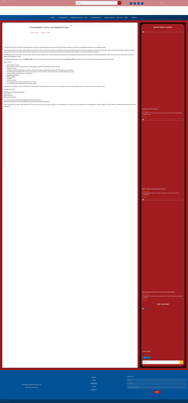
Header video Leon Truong (31, 387)
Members (94, 383)
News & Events (110, 17)
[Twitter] (138, 3)
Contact (134, 17)
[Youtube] (142, 3)
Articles (120, 17)
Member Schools (77, 17)
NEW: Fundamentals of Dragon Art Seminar (153, 189)
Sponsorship (62, 17)
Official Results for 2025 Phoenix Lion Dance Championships (158, 292)
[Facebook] (131, 3)
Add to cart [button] (146, 357)
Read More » (145, 116)
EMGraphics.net (37, 384)
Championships (96, 17)
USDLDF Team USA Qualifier (150, 109)
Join (85, 17)
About (53, 17)
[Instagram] (135, 3)
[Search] (119, 3)
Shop (126, 17)
